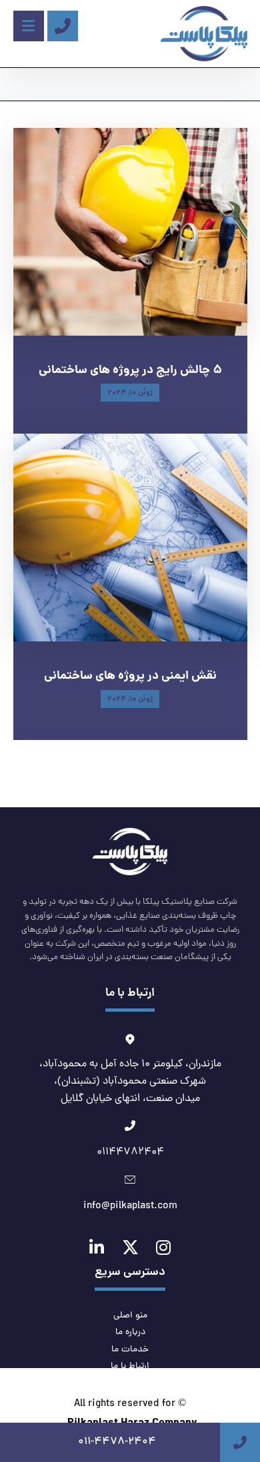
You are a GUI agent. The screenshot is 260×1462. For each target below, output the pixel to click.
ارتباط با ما (130, 1366)
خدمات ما (130, 1350)
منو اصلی (130, 1316)
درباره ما (130, 1332)
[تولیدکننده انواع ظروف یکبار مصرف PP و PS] (204, 33)
